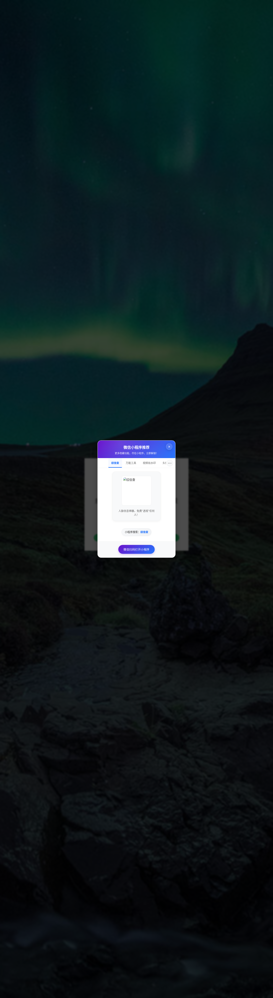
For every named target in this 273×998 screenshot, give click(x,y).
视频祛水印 (149, 462)
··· (170, 463)
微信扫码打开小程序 (137, 549)
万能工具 (131, 462)
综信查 (115, 462)
